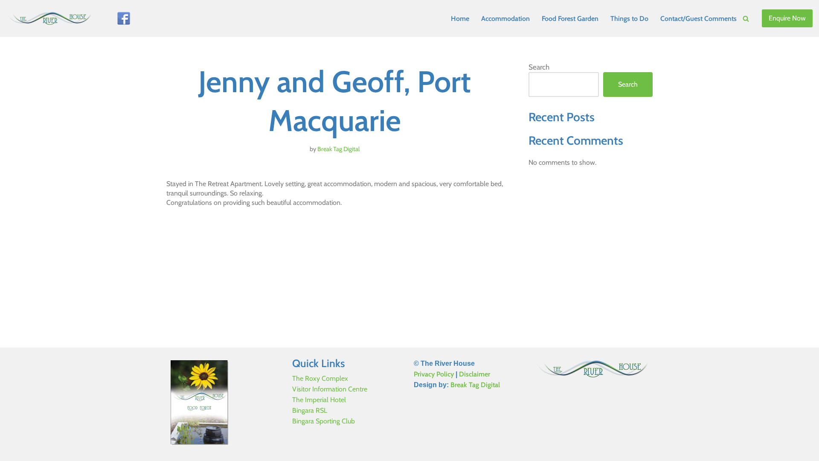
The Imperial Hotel (319, 400)
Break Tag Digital (338, 149)
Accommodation (505, 19)
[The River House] (51, 18)
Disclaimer (474, 374)
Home (460, 19)
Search (539, 67)
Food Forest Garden (570, 19)
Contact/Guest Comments (698, 19)
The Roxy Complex (320, 378)
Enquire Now (787, 18)
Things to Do (629, 19)
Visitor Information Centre (329, 389)
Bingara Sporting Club (323, 421)
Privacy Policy (434, 374)
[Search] (746, 18)
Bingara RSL (309, 410)
